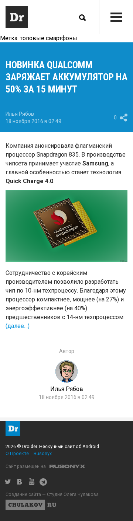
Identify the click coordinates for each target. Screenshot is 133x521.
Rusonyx (43, 453)
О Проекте (17, 453)
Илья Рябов (20, 114)
